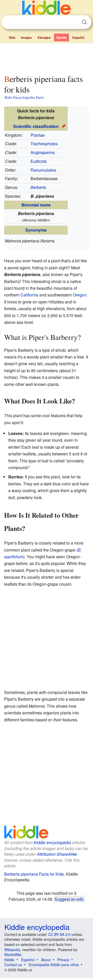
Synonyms (36, 230)
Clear (73, 22)
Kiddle (9, 959)
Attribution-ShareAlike (57, 854)
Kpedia (61, 37)
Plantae (37, 135)
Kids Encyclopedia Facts (24, 97)
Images (26, 37)
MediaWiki (12, 954)
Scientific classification (36, 126)
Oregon (80, 295)
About (46, 959)
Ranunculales (43, 170)
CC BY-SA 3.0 (59, 934)
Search (84, 22)
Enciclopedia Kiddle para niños (54, 964)
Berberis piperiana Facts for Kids (34, 874)
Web (12, 37)
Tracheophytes (44, 144)
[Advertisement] (46, 57)
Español (78, 37)
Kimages (44, 37)
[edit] (63, 125)
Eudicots (38, 161)
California (29, 295)
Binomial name (36, 205)
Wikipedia (12, 949)
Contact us (13, 964)
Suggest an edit (69, 899)
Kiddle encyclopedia (52, 842)
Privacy (63, 959)
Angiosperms (42, 152)
